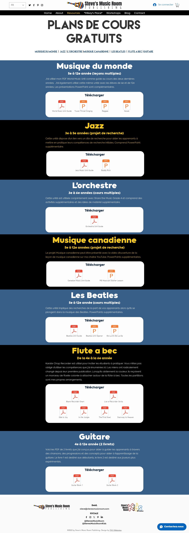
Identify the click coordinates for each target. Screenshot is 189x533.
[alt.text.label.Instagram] (42, 5)
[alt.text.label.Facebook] (33, 5)
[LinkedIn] (102, 517)
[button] (177, 5)
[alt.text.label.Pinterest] (38, 5)
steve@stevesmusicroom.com (94, 509)
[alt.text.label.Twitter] (29, 5)
